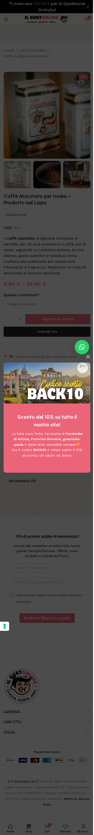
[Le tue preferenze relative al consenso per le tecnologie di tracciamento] (4, 626)
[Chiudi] (88, 356)
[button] (82, 347)
